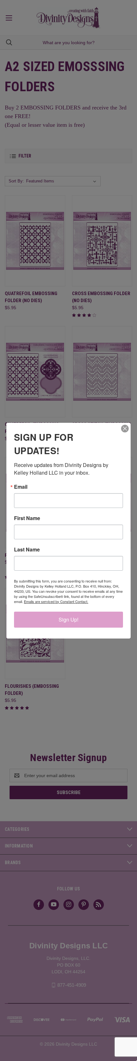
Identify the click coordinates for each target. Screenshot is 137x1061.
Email (20, 486)
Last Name (27, 549)
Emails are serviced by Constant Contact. (56, 601)
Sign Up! (68, 619)
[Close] (125, 428)
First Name (27, 518)
